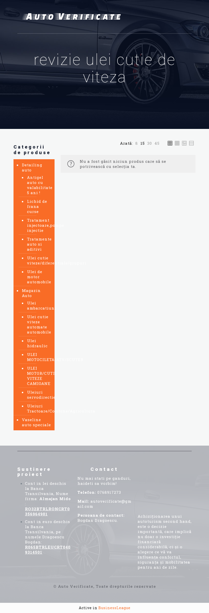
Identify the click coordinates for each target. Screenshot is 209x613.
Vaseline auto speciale (36, 422)
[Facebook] (145, 473)
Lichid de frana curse (37, 206)
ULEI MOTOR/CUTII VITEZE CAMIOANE (38, 376)
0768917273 (109, 492)
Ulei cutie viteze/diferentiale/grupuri (38, 260)
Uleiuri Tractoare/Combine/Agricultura (38, 408)
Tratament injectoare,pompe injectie (38, 225)
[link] (136, 143)
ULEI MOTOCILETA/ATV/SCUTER (38, 357)
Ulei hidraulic (37, 343)
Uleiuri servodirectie (38, 395)
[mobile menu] (183, 16)
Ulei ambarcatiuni (38, 305)
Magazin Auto (31, 293)
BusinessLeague (114, 607)
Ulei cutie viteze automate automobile (38, 324)
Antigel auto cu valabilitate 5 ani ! (38, 185)
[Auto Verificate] (73, 16)
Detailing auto (32, 167)
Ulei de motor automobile (38, 276)
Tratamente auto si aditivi (38, 244)
